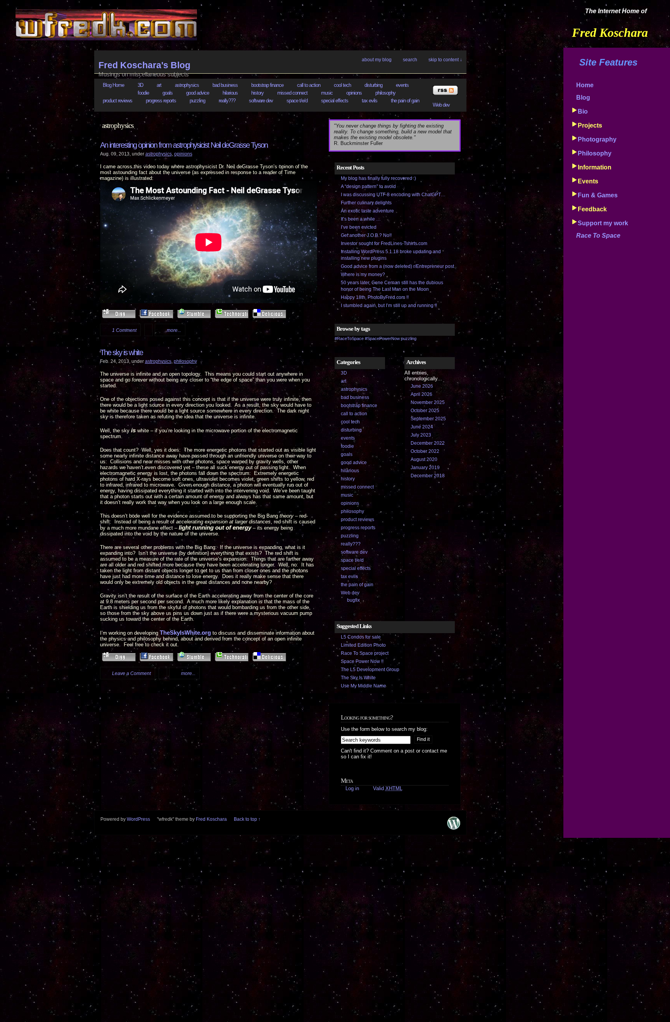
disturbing (373, 85)
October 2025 (425, 410)
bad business (225, 85)
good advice (197, 93)
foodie (143, 93)
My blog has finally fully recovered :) (378, 178)
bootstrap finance (267, 85)
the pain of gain (405, 101)
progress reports (161, 101)
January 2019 (425, 467)
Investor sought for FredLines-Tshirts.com (384, 243)
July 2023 (421, 435)
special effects (334, 101)
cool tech (342, 85)
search (410, 59)
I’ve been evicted (358, 227)
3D (140, 85)
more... (174, 330)
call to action (308, 85)
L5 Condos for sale (361, 637)
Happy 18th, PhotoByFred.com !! (375, 297)
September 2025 (428, 418)
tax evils (369, 101)
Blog (583, 97)
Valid (387, 788)
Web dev (441, 105)
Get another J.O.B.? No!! (366, 235)
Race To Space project (365, 653)
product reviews (117, 101)
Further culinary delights (366, 202)
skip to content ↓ (445, 59)
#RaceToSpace (349, 338)
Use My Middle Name (363, 686)
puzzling (197, 101)
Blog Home (113, 85)
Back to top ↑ (247, 819)
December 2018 (428, 475)
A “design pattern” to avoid (368, 186)
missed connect (292, 93)
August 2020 (424, 459)
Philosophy (594, 153)
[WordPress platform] (453, 828)
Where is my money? (363, 274)
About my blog (377, 59)
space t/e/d (297, 101)
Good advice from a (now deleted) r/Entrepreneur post (397, 266)
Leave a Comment (131, 673)
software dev (261, 101)
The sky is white (121, 352)
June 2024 (422, 427)
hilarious (230, 93)
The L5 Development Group (370, 669)
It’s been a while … (361, 219)
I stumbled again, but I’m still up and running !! (389, 305)
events (402, 85)
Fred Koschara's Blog (144, 65)
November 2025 (428, 402)
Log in (352, 788)
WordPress (138, 819)
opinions (354, 93)
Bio (583, 111)
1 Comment (124, 330)
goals (167, 93)
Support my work (603, 223)
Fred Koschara (211, 819)
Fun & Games (598, 195)
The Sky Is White (358, 677)
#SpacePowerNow (382, 338)
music (327, 93)
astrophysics (187, 85)
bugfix (353, 600)
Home (585, 85)
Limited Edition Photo (363, 645)
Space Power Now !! (362, 661)
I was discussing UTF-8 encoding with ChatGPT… (393, 194)
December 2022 (428, 443)
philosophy (385, 93)
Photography (597, 139)
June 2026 (422, 386)
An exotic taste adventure (367, 211)
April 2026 (421, 394)
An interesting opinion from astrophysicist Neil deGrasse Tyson (184, 145)
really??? (227, 101)
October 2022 (425, 451)
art (159, 85)
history (257, 93)
